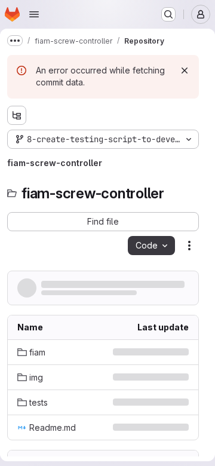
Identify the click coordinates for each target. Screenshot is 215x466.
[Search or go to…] (168, 14)
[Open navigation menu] (34, 14)
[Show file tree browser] (16, 115)
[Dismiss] (184, 70)
